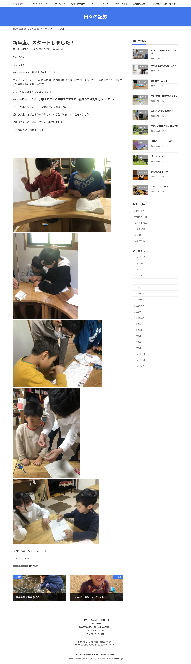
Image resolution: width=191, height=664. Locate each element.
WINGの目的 (140, 217)
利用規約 (101, 644)
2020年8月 (139, 366)
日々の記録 (33, 566)
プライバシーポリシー (89, 644)
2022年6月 (139, 263)
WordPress (82, 659)
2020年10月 (140, 360)
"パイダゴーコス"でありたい (164, 96)
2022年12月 (140, 257)
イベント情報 (140, 223)
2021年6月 (139, 318)
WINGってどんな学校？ (162, 111)
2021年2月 (139, 336)
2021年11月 (140, 287)
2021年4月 (139, 324)
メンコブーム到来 (159, 81)
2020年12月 (140, 348)
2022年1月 (139, 281)
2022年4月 (139, 275)
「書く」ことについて (161, 141)
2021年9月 (139, 299)
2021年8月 (139, 305)
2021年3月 (139, 330)
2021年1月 (139, 342)
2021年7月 (139, 311)
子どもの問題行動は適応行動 (164, 126)
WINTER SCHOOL (160, 186)
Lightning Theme (96, 659)
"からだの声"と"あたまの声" (164, 65)
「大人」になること (160, 156)
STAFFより (139, 211)
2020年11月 (140, 354)
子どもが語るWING (160, 171)
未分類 (137, 235)
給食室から (139, 241)
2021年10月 (140, 293)
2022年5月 (139, 269)
